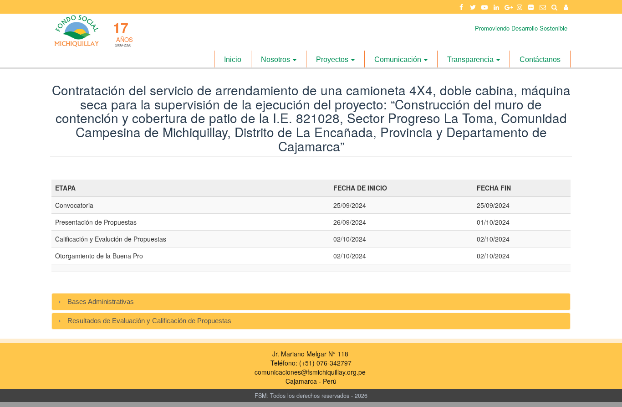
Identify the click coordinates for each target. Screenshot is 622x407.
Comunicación (398, 59)
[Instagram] (519, 6)
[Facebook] (461, 6)
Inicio (232, 59)
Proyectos (333, 59)
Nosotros (276, 59)
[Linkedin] (496, 6)
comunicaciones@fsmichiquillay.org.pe (310, 371)
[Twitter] (473, 6)
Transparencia (471, 59)
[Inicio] (75, 31)
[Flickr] (531, 6)
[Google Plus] (507, 6)
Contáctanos (540, 59)
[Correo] (542, 6)
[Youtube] (484, 6)
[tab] (311, 301)
